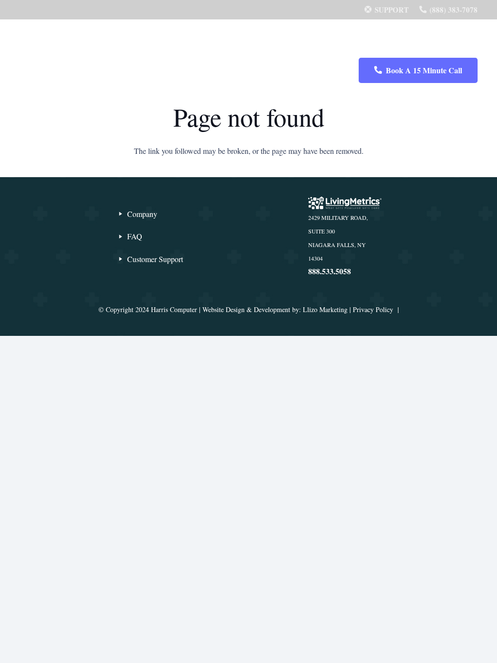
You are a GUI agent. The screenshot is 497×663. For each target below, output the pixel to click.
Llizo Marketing (325, 309)
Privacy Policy (373, 309)
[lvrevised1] (248, 39)
